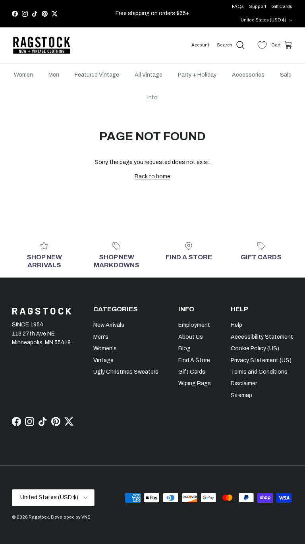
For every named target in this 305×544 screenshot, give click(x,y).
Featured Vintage (97, 75)
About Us (190, 337)
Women (23, 75)
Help (236, 325)
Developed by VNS (71, 517)
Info (152, 97)
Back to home (152, 176)
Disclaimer (244, 383)
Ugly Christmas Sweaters (125, 372)
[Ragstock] (41, 45)
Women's (105, 348)
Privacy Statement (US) (261, 360)
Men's (100, 337)
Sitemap (241, 395)
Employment (194, 325)
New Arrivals (108, 325)
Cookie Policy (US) (255, 348)
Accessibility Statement (262, 337)
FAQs (238, 6)
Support (257, 6)
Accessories (248, 75)
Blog (184, 348)
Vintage (103, 360)
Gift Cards (281, 6)
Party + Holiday (197, 75)
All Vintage (148, 75)
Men (53, 75)
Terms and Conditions (259, 372)
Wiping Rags (194, 383)
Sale (285, 75)
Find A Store (194, 360)
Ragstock (39, 517)
